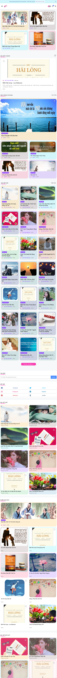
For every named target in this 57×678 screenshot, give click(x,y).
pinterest (15, 395)
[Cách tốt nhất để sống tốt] (42, 614)
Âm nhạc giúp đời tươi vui (38, 46)
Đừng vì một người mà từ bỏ (47, 255)
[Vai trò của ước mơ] (14, 588)
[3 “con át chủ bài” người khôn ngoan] (42, 562)
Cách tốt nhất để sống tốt (27, 255)
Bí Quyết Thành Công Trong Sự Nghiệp (45, 330)
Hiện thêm (53, 183)
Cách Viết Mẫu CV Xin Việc (10, 229)
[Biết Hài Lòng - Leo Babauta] (14, 614)
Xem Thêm (54, 95)
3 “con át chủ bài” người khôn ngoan (28, 330)
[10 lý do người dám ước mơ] (42, 18)
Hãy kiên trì (34, 175)
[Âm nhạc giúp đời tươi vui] (42, 38)
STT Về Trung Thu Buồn (46, 279)
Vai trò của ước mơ (8, 305)
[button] (49, 6)
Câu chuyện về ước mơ (9, 136)
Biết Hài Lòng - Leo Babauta (12, 83)
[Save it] (25, 13)
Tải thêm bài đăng (27, 364)
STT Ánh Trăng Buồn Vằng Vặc (28, 229)
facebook (15, 388)
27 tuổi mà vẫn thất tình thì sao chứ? (28, 204)
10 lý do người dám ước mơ (38, 26)
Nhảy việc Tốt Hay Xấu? (27, 279)
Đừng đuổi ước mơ (26, 355)
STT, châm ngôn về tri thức (38, 155)
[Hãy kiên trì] (43, 166)
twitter (44, 388)
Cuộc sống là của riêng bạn (46, 305)
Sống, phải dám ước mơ (46, 229)
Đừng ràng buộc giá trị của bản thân (46, 355)
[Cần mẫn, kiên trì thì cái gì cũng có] (14, 18)
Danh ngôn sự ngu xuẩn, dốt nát (11, 155)
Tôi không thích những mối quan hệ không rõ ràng (9, 330)
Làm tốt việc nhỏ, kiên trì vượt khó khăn (47, 204)
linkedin (44, 391)
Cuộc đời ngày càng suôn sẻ (10, 280)
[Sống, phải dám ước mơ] (42, 588)
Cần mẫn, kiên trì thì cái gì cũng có (13, 26)
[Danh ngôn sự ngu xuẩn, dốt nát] (14, 147)
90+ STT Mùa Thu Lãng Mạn (9, 355)
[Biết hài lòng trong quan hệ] (14, 38)
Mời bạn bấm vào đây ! (40, 1)
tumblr (44, 395)
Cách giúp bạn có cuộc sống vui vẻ (9, 204)
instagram (15, 391)
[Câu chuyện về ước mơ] (28, 115)
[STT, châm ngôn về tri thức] (43, 147)
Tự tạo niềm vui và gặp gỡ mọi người (9, 255)
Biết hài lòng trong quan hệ (11, 46)
